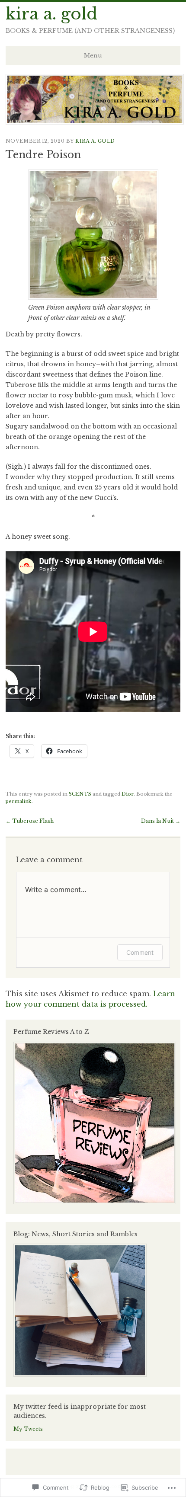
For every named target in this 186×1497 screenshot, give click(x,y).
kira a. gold (51, 14)
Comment (140, 952)
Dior (128, 794)
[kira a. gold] (95, 122)
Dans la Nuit (160, 821)
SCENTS (80, 794)
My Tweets (28, 1429)
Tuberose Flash (30, 821)
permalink (19, 801)
